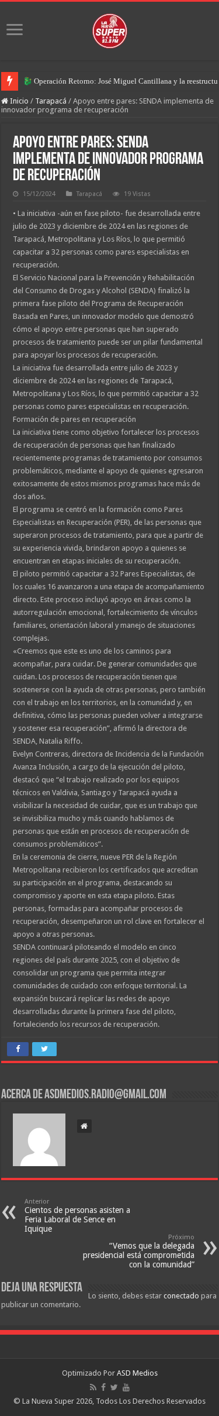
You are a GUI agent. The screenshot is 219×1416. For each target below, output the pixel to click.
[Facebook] (103, 1387)
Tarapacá (51, 101)
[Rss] (93, 1387)
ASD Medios (137, 1373)
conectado (181, 1295)
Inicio (18, 101)
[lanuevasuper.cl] (109, 29)
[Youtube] (126, 1387)
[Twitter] (114, 1387)
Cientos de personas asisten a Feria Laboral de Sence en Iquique (77, 1215)
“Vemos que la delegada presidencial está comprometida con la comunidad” (138, 1251)
